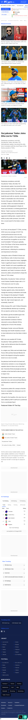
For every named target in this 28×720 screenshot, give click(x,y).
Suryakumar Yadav (7, 441)
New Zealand (11, 518)
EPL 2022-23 (18, 662)
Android (21, 459)
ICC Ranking (18, 654)
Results (17, 644)
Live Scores (5, 642)
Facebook (15, 455)
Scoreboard (20, 5)
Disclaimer (3, 705)
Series (16, 642)
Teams (4, 652)
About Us (10, 702)
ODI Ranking (14, 500)
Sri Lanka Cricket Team (11, 437)
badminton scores (13, 453)
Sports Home (4, 20)
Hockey (19, 683)
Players (17, 652)
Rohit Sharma (8, 584)
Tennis (12, 683)
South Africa (11, 514)
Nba (18, 687)
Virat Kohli (7, 573)
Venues (4, 654)
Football (14, 451)
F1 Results (21, 453)
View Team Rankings (14, 527)
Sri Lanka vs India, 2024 (8, 5)
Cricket (19, 445)
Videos (4, 649)
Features (17, 649)
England (10, 524)
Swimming (20, 691)
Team (4, 504)
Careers (3, 708)
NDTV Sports (4, 455)
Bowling (15, 504)
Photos (17, 647)
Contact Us (9, 708)
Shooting (12, 691)
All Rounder (22, 504)
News (21, 20)
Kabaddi (4, 691)
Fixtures (4, 644)
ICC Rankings (8, 580)
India (9, 521)
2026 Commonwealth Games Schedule (14, 576)
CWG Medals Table (9, 569)
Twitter (3, 457)
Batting (9, 504)
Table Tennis (6, 694)
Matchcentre (5, 675)
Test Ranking (5, 500)
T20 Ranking (22, 500)
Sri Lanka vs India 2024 (13, 20)
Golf (12, 687)
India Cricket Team (10, 434)
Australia (10, 511)
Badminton (5, 687)
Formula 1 (5, 683)
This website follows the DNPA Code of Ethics (12, 711)
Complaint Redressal (19, 705)
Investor (10, 705)
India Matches (5, 11)
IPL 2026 (4, 14)
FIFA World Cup (8, 565)
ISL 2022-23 (5, 662)
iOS (2, 461)
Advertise (3, 702)
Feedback (17, 702)
